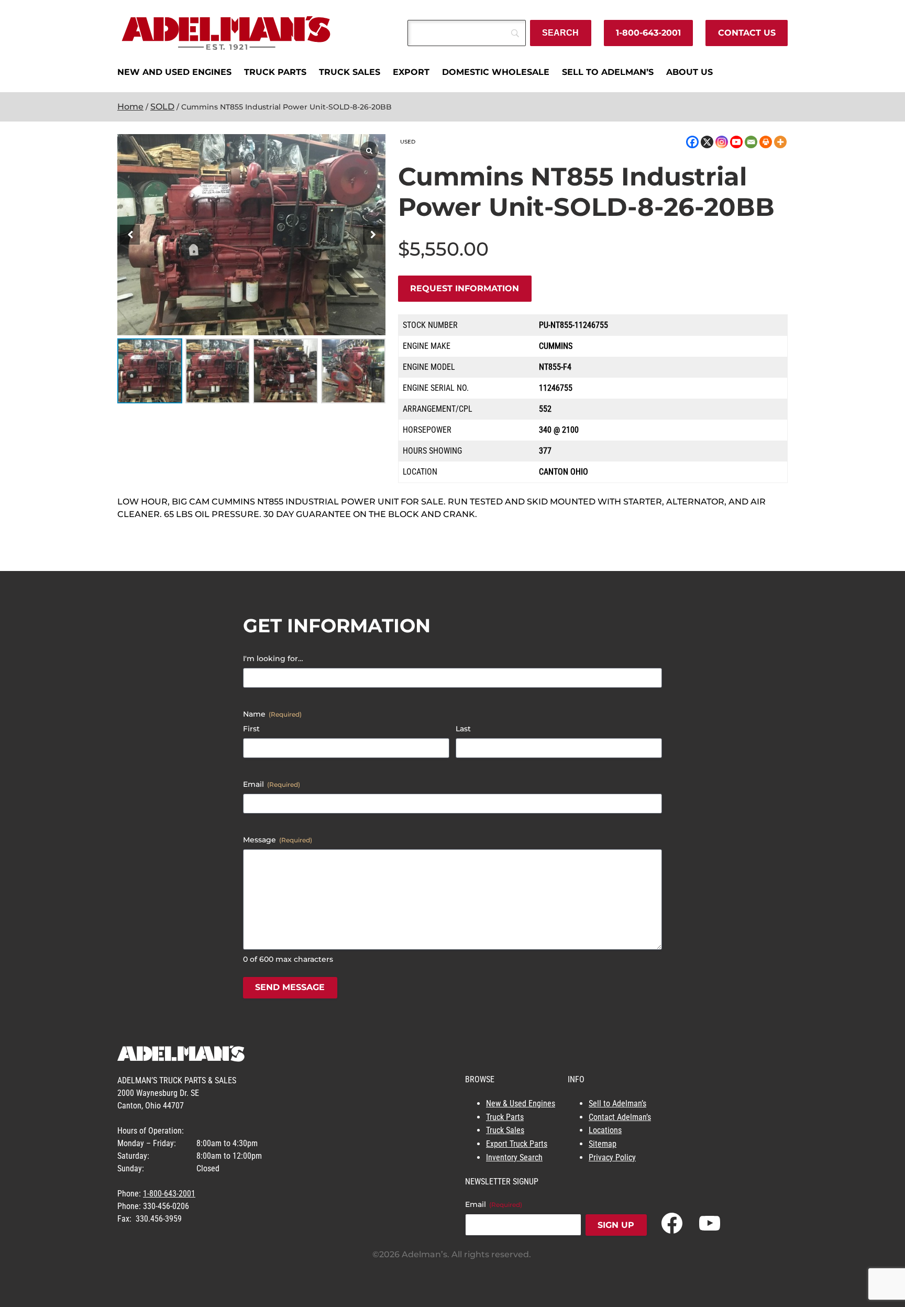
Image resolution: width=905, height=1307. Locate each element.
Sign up (616, 1225)
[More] (780, 142)
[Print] (765, 142)
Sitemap (602, 1144)
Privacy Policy (612, 1157)
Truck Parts (505, 1117)
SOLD (162, 107)
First (251, 728)
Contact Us (747, 33)
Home (130, 107)
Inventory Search (514, 1157)
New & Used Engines (520, 1103)
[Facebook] (692, 142)
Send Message (290, 987)
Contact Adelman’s (620, 1117)
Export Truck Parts (516, 1144)
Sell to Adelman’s (617, 1103)
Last (463, 728)
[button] (373, 235)
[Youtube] (736, 142)
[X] (707, 142)
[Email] (751, 142)
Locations (605, 1130)
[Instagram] (721, 142)
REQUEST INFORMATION (464, 288)
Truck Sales (505, 1130)
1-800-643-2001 (648, 33)
